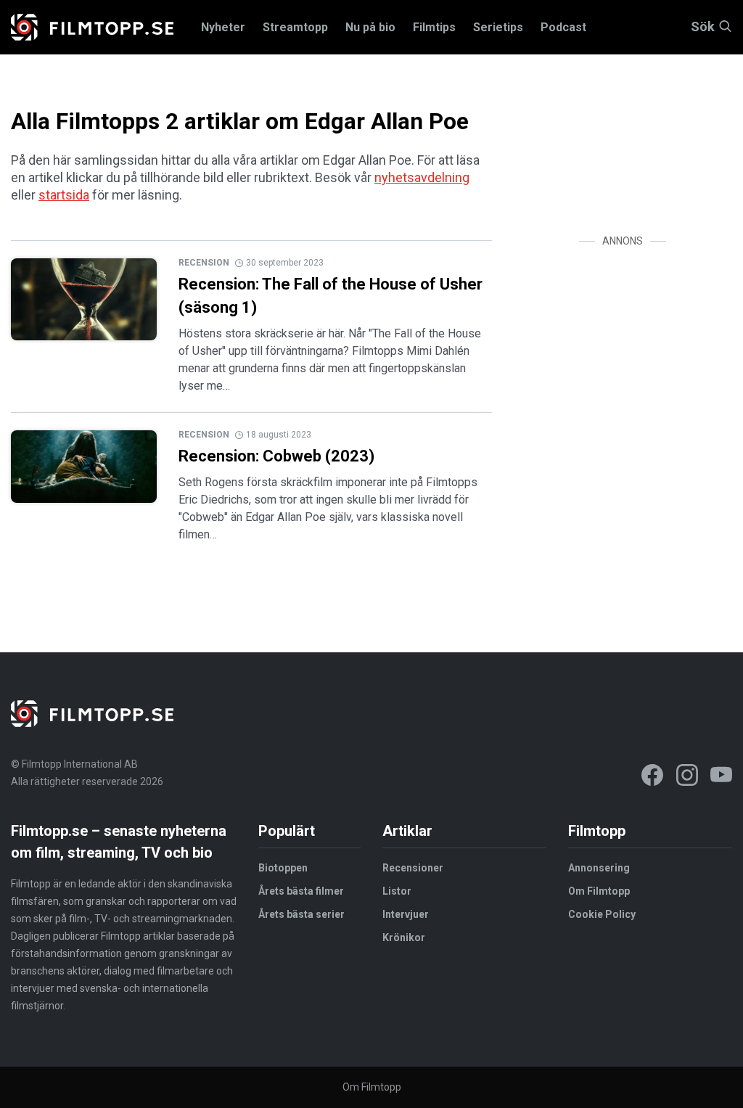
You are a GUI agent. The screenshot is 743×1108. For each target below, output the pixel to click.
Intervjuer (405, 914)
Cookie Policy (602, 914)
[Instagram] (687, 777)
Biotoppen (283, 868)
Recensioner (412, 868)
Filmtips (434, 27)
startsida (63, 194)
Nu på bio (370, 27)
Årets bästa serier (301, 914)
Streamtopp (295, 27)
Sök (703, 27)
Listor (396, 891)
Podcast (563, 27)
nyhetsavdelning (421, 177)
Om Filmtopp (599, 891)
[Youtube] (721, 777)
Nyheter (223, 27)
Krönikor (403, 937)
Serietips (498, 27)
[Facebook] (652, 777)
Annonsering (599, 868)
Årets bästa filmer (301, 891)
